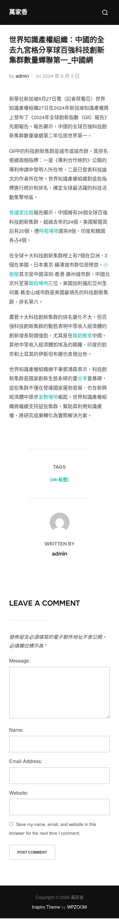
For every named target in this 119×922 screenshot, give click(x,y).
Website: (18, 792)
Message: (19, 660)
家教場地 (48, 396)
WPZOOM (77, 907)
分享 (82, 378)
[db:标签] (59, 479)
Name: (16, 729)
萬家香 (18, 12)
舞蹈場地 (38, 283)
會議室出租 (21, 212)
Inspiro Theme (46, 907)
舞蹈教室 (82, 335)
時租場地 (49, 230)
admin (22, 75)
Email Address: (25, 761)
